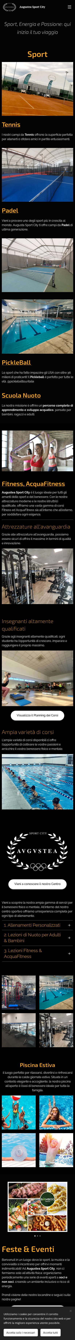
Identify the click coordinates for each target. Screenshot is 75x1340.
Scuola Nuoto (21, 395)
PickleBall (17, 362)
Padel (10, 210)
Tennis (11, 124)
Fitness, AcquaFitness (33, 483)
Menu (69, 6)
